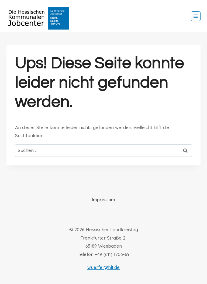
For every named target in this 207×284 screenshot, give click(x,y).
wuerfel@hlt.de (103, 267)
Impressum (103, 199)
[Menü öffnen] (196, 16)
